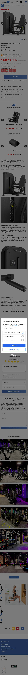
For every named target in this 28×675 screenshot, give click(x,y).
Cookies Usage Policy (13, 325)
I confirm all (14, 345)
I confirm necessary (14, 349)
